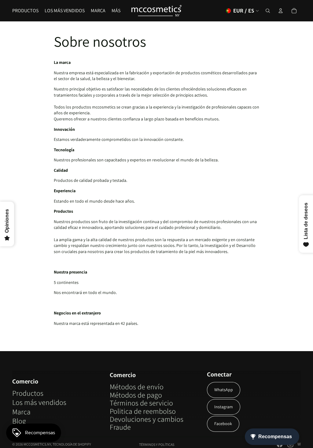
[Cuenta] (280, 10)
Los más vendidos (39, 402)
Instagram (223, 406)
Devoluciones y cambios (146, 419)
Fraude (120, 427)
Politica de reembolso (143, 411)
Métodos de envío (137, 386)
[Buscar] (267, 10)
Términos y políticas (156, 444)
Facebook (223, 423)
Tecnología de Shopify (72, 444)
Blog (19, 421)
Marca (21, 412)
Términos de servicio (141, 403)
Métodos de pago (136, 395)
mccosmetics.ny (37, 444)
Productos (27, 393)
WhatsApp (223, 389)
